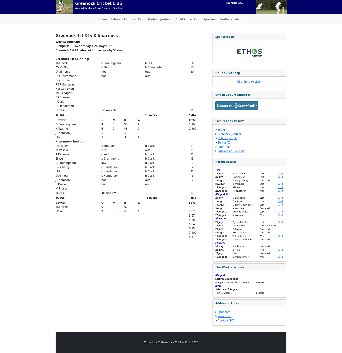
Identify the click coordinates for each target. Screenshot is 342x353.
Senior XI (224, 142)
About (239, 19)
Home (102, 19)
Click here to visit (248, 82)
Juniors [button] (165, 19)
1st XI (221, 130)
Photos (152, 19)
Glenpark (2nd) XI (229, 134)
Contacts (225, 19)
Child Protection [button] (187, 19)
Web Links (224, 316)
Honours (129, 19)
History (115, 19)
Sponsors (210, 19)
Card (280, 173)
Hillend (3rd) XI (227, 138)
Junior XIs (224, 147)
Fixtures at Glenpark (231, 151)
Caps (141, 19)
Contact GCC (226, 320)
